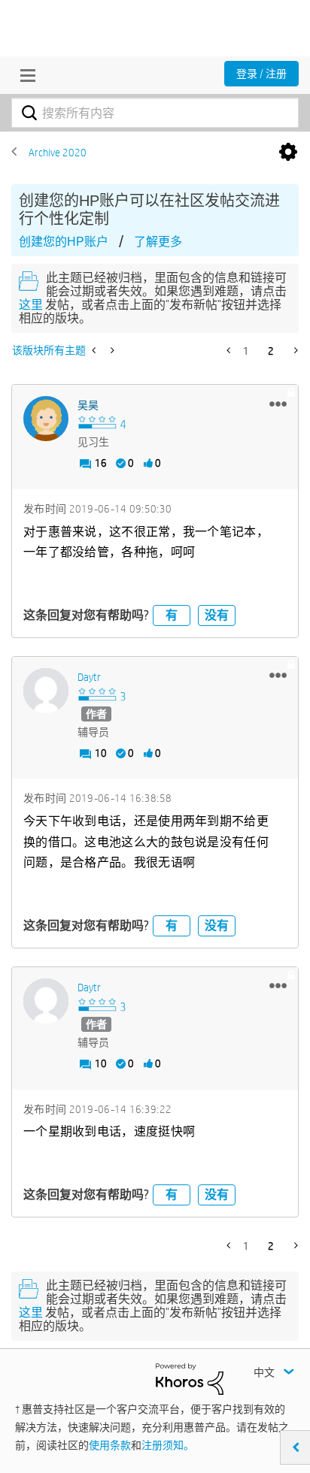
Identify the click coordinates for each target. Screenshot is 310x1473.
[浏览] (24, 75)
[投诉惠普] (95, 350)
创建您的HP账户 (63, 241)
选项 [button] (288, 152)
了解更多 (158, 241)
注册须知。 (167, 1445)
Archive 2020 (58, 152)
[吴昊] (45, 418)
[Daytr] (45, 690)
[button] (278, 404)
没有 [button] (217, 615)
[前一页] (230, 350)
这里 (31, 305)
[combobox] (155, 113)
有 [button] (172, 615)
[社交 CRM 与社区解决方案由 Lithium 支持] (189, 1378)
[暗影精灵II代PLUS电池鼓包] (111, 350)
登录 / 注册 (261, 73)
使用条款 (110, 1445)
